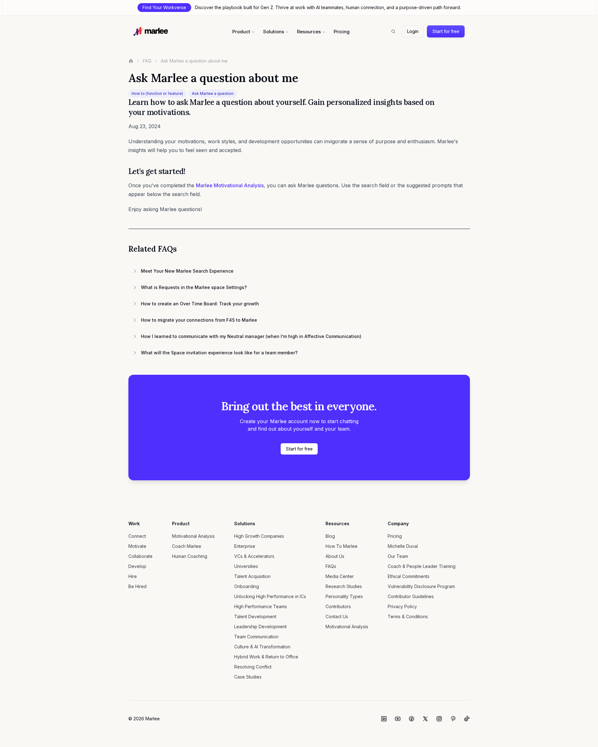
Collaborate (140, 556)
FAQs (331, 566)
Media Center (340, 576)
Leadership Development (260, 626)
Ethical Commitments (408, 576)
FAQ (147, 60)
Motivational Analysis (193, 536)
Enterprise (244, 546)
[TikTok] (467, 719)
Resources (309, 32)
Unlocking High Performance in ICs (270, 596)
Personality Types (344, 596)
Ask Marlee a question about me (194, 60)
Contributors (338, 606)
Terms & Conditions (408, 616)
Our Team (398, 556)
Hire (132, 576)
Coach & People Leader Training (421, 566)
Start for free (445, 31)
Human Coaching (189, 556)
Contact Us (337, 616)
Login (412, 31)
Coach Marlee (186, 546)
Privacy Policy (402, 606)
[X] (425, 719)
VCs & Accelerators (254, 556)
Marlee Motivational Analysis (230, 185)
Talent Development (255, 616)
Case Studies (247, 676)
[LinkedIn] (384, 719)
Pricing (342, 32)
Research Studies (344, 586)
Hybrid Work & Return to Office (266, 656)
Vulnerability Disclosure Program (421, 586)
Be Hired (137, 586)
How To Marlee (342, 546)
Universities (246, 566)
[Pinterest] (453, 719)
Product (241, 32)
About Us (335, 556)
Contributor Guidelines (411, 596)
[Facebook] (411, 719)
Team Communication (256, 636)
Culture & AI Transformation (262, 646)
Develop (137, 566)
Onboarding (246, 586)
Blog (330, 536)
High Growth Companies (259, 536)
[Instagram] (439, 719)
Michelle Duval (403, 546)
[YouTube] (398, 719)
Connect (137, 536)
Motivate (137, 546)
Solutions (273, 32)
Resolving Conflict (253, 666)
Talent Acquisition (252, 576)
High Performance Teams (260, 606)
